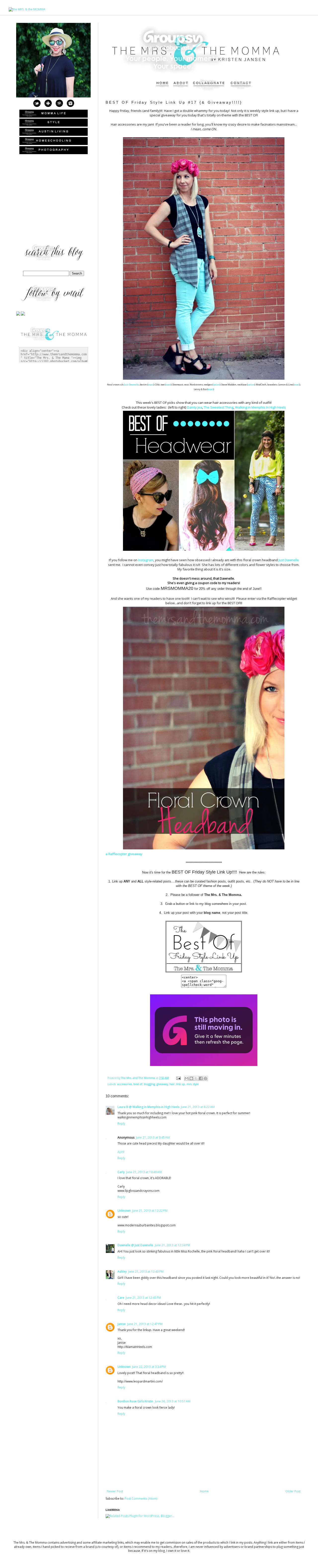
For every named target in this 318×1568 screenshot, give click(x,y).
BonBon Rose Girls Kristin (135, 1401)
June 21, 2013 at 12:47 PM (144, 1324)
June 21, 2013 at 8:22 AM (198, 1107)
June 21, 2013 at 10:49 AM (144, 1172)
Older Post (293, 1491)
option (216, 384)
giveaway (162, 1084)
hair (172, 1084)
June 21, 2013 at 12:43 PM (145, 1271)
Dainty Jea (194, 407)
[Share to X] (196, 1078)
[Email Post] (178, 1078)
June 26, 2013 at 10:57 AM (172, 1401)
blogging (149, 1084)
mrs (189, 1084)
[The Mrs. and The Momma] (203, 972)
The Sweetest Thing (219, 407)
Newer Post (115, 1491)
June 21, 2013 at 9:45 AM (153, 1137)
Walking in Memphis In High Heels (260, 407)
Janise (122, 1324)
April (121, 1152)
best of (137, 1084)
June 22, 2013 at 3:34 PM (149, 1367)
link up (180, 1084)
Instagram (146, 560)
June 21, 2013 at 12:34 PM (172, 1245)
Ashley (122, 1271)
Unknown (124, 1210)
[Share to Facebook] (200, 1078)
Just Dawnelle (131, 384)
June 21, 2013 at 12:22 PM (149, 1210)
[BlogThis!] (191, 1078)
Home (204, 1491)
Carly (121, 1172)
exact (151, 384)
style (196, 1084)
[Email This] (186, 1078)
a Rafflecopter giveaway (124, 854)
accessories (124, 1084)
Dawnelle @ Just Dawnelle (135, 1245)
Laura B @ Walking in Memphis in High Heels (148, 1107)
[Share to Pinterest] (205, 1078)
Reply (121, 1123)
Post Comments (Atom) (141, 1498)
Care (121, 1297)
